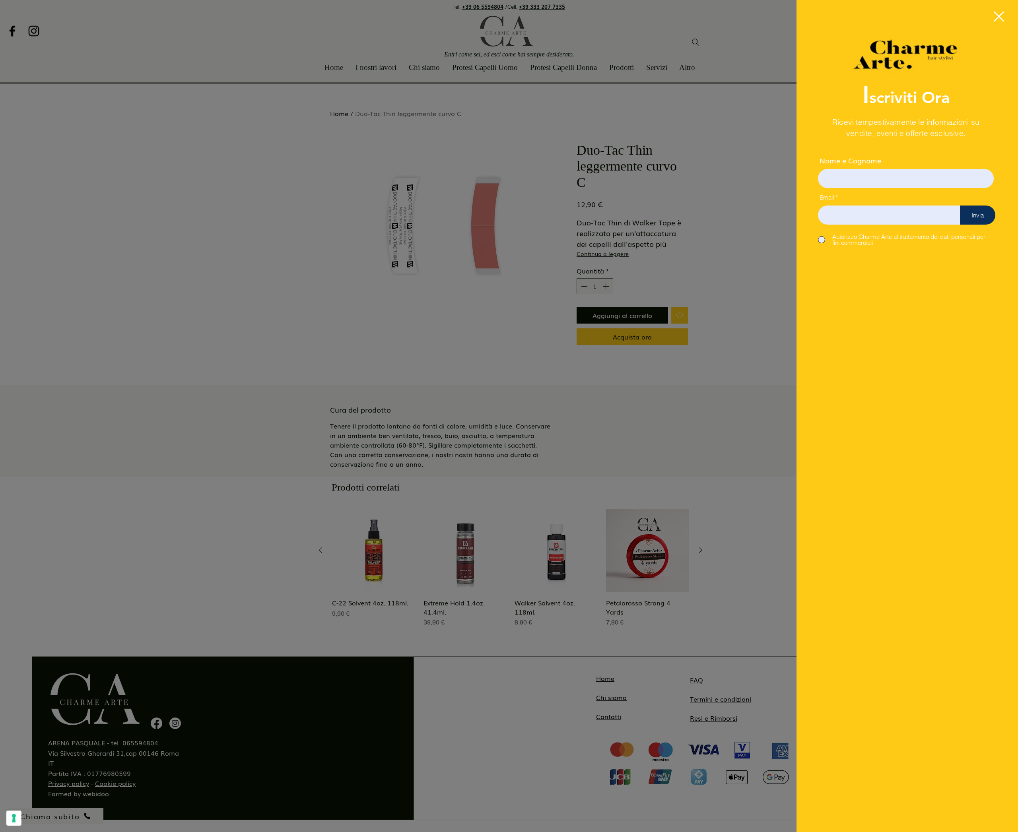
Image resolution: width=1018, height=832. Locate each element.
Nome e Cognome (850, 160)
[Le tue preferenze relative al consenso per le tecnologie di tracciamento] (13, 818)
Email (827, 197)
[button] (999, 16)
